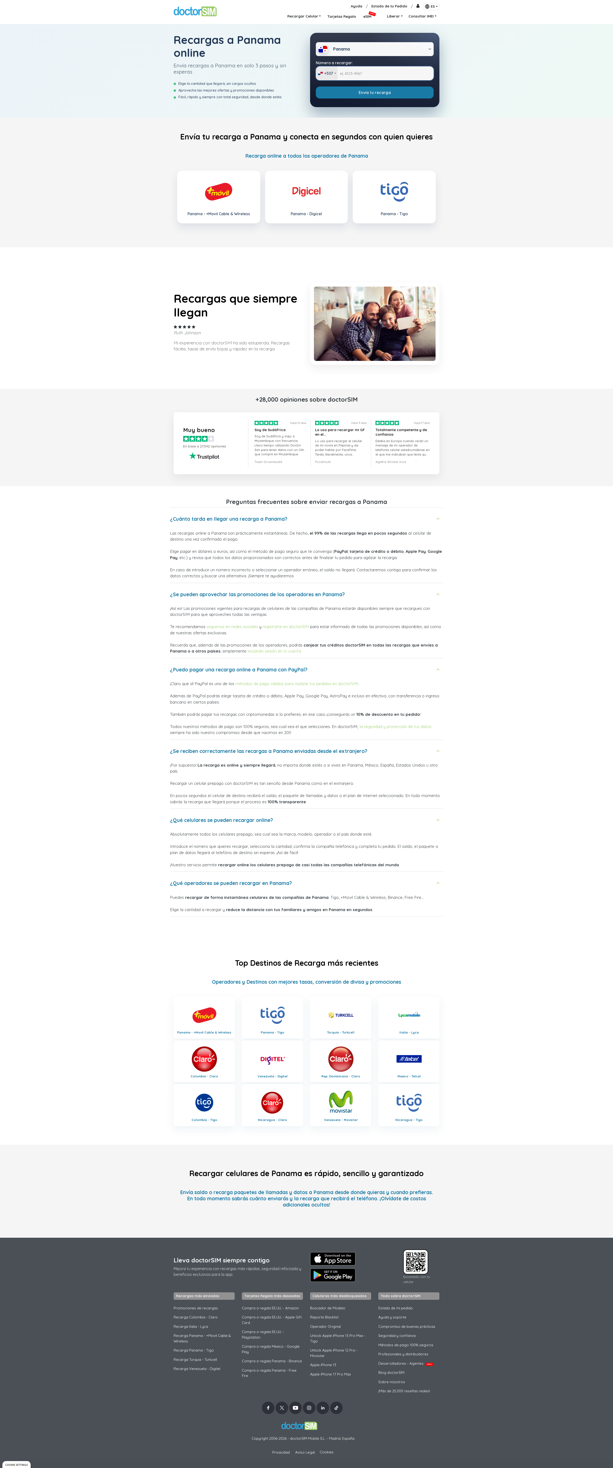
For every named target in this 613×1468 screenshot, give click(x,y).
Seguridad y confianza (397, 1335)
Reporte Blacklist (324, 1317)
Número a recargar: (334, 62)
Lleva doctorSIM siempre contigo (222, 1260)
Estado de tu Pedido (389, 6)
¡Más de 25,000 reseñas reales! (404, 1391)
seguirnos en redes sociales (232, 626)
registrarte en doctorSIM (286, 626)
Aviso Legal (305, 1452)
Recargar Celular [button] (302, 16)
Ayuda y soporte (392, 1317)
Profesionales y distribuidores (403, 1354)
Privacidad (281, 1452)
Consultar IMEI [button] (421, 16)
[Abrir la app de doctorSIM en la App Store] (333, 1259)
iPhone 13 (323, 1365)
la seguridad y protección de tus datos (395, 726)
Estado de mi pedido (395, 1308)
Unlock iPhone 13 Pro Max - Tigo (337, 1338)
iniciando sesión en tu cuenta (274, 650)
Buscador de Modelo (327, 1308)
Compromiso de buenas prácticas (406, 1326)
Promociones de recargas (196, 1308)
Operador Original (325, 1326)
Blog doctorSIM (391, 1372)
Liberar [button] (393, 16)
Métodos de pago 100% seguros (405, 1345)
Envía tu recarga (375, 92)
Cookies (327, 1452)
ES (433, 6)
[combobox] (326, 73)
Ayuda (356, 6)
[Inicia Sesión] (418, 6)
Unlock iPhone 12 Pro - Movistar (334, 1353)
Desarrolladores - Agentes (405, 1363)
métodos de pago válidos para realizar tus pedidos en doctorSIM (296, 683)
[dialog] (16, 1464)
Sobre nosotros (391, 1382)
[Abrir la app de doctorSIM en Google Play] (333, 1275)
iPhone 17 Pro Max (330, 1374)
